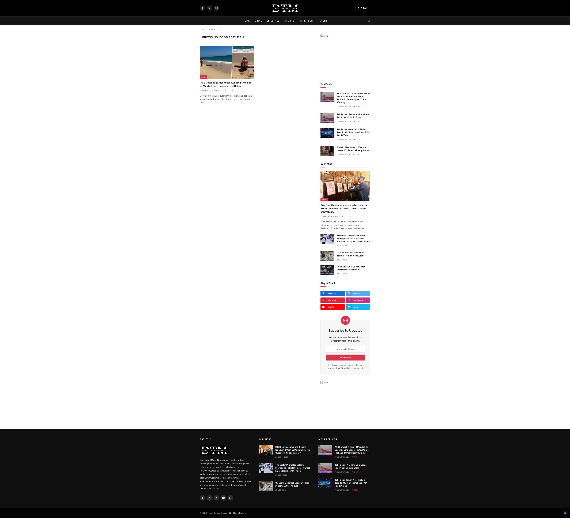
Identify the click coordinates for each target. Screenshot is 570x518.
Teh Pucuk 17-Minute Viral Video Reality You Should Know (353, 116)
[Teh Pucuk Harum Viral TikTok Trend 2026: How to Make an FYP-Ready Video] (327, 133)
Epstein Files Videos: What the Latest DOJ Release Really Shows (353, 149)
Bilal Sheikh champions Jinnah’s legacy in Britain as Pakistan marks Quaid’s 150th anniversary (344, 208)
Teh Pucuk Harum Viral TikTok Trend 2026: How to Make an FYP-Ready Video (353, 132)
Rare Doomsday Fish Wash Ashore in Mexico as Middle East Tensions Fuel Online (225, 84)
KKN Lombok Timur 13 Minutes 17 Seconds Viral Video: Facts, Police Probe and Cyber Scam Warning (353, 98)
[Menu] (202, 21)
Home (202, 29)
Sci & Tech (306, 21)
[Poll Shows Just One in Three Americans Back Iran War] (327, 270)
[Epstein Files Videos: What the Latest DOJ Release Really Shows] (327, 151)
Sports (289, 21)
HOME (246, 21)
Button (363, 8)
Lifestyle (273, 21)
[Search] (368, 21)
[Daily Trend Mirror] (285, 8)
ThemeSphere (239, 513)
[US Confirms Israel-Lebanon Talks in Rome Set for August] (327, 256)
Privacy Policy (347, 368)
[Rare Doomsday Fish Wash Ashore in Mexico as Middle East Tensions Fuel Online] (227, 62)
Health (322, 21)
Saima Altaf (206, 90)
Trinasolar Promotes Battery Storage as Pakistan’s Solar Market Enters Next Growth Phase (353, 238)
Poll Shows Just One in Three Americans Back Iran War (351, 268)
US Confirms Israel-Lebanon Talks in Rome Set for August (351, 254)
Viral (258, 21)
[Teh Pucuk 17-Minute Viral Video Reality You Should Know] (327, 118)
